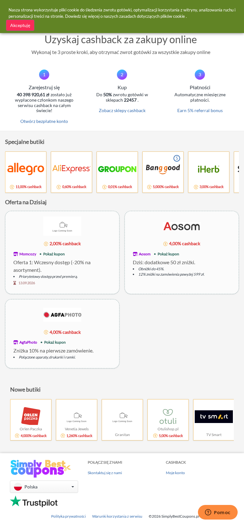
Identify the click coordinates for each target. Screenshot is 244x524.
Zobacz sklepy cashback (122, 110)
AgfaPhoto (28, 342)
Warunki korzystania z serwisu (117, 516)
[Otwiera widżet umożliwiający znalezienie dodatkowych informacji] (218, 513)
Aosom (145, 254)
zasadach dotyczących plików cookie (152, 16)
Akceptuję (20, 25)
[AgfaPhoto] (62, 314)
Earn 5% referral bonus (200, 110)
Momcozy (27, 254)
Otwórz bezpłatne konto (44, 121)
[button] (44, 486)
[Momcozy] (62, 225)
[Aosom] (182, 225)
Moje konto (175, 472)
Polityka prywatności (68, 516)
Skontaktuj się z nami (105, 472)
